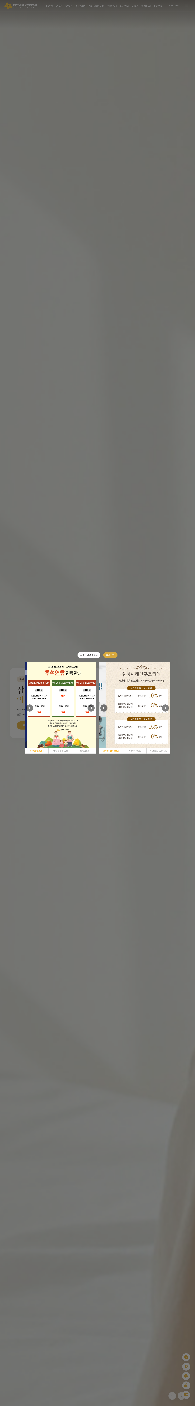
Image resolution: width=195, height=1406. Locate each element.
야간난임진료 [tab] (84, 751)
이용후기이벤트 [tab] (135, 751)
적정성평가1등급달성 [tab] (60, 751)
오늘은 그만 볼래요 (89, 655)
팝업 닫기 (110, 655)
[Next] (91, 708)
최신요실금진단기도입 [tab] (158, 751)
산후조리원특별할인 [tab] (111, 751)
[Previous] (29, 708)
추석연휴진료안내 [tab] (37, 751)
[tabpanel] (60, 705)
